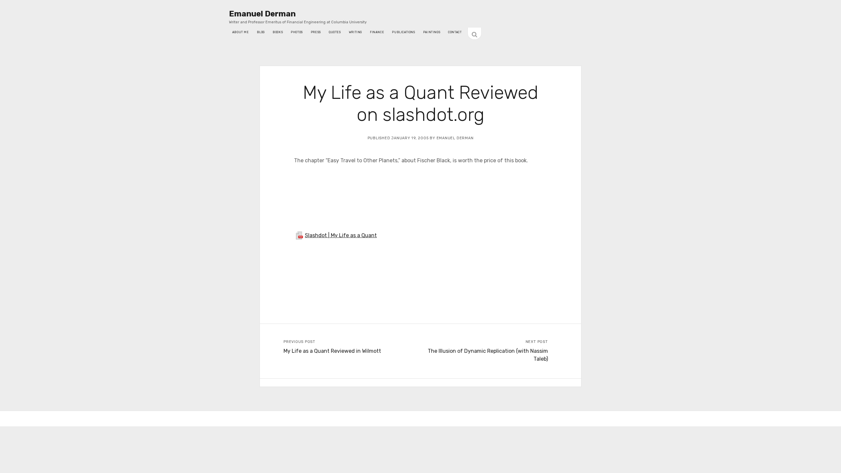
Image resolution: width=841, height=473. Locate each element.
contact (455, 32)
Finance (377, 32)
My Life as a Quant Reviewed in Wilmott (332, 351)
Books (278, 32)
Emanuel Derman (262, 13)
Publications (403, 32)
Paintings (432, 32)
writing (355, 32)
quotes (335, 32)
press (316, 32)
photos (297, 32)
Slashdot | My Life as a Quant (341, 235)
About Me (240, 32)
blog (261, 32)
